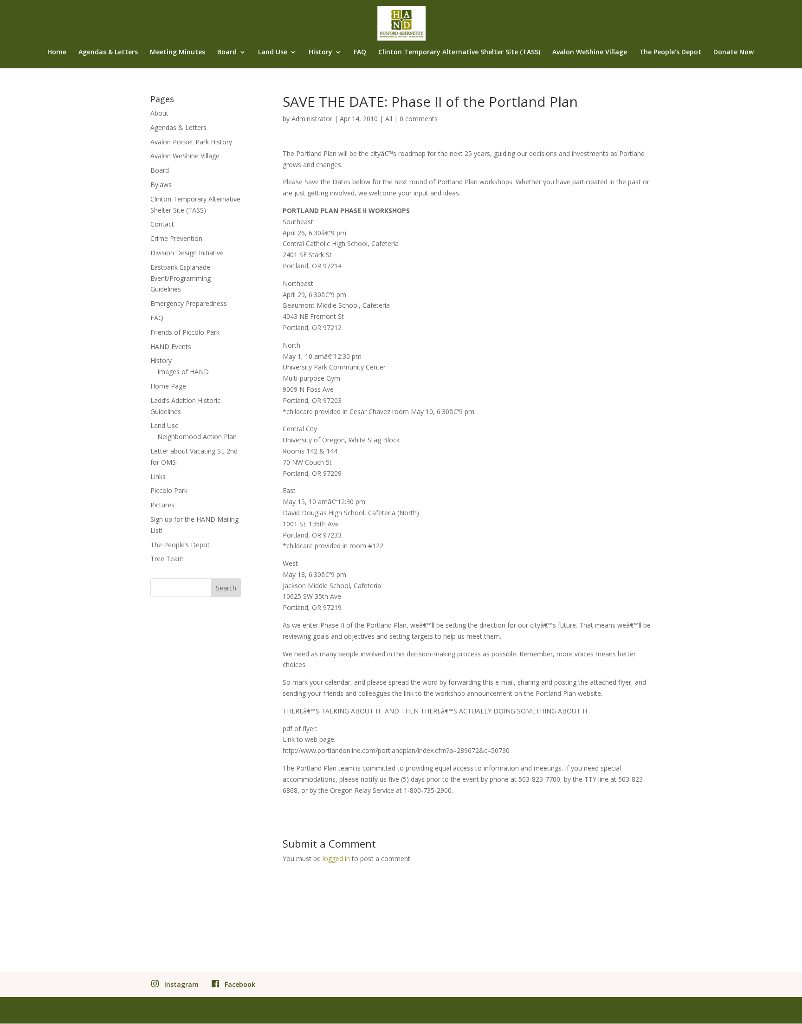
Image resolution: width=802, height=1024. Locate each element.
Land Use (272, 52)
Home (56, 52)
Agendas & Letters (108, 52)
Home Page (168, 386)
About (159, 113)
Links (158, 476)
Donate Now (733, 52)
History (320, 52)
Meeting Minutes (177, 52)
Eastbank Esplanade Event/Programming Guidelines (180, 278)
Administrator (311, 118)
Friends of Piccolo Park (185, 332)
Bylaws (161, 184)
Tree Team (167, 558)
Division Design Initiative (187, 252)
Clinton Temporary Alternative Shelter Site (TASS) (459, 52)
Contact (162, 224)
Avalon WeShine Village (589, 52)
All (388, 118)
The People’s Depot (670, 52)
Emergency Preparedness (188, 303)
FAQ (360, 52)
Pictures (162, 504)
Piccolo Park (169, 490)
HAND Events (170, 346)
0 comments (419, 118)
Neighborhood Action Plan (197, 436)
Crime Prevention (176, 238)
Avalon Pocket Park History (191, 141)
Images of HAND (183, 371)
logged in (336, 858)
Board (227, 52)
